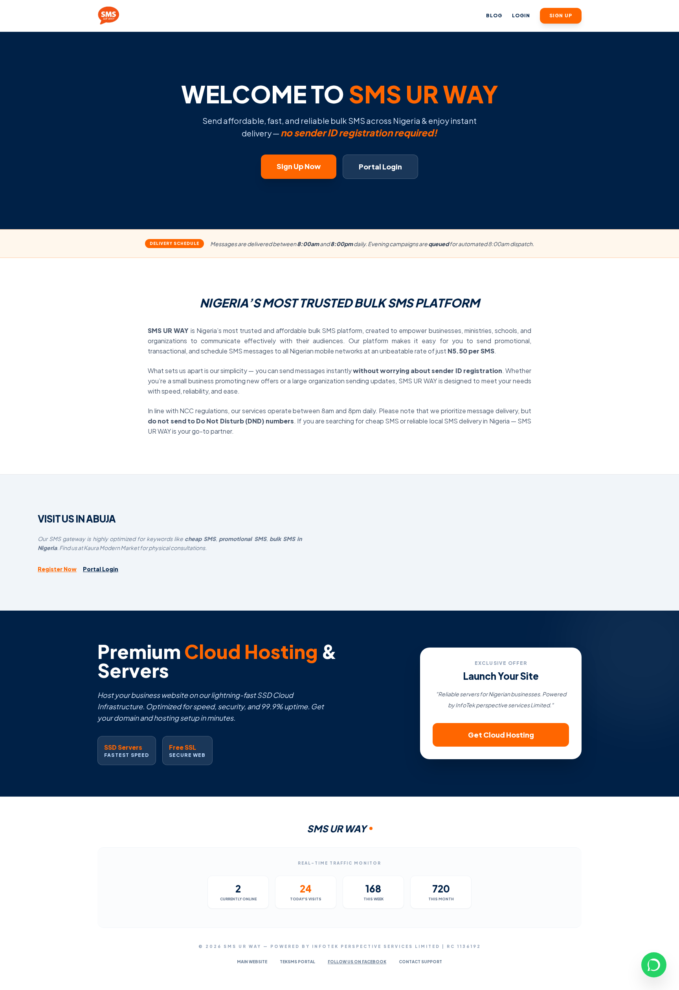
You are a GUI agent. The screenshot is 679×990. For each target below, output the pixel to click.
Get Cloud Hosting (501, 734)
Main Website (252, 961)
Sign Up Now (299, 166)
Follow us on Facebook (357, 961)
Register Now (57, 568)
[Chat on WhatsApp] (653, 964)
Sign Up (560, 15)
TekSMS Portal (297, 961)
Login (521, 15)
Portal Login (380, 166)
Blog (494, 15)
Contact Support (420, 961)
